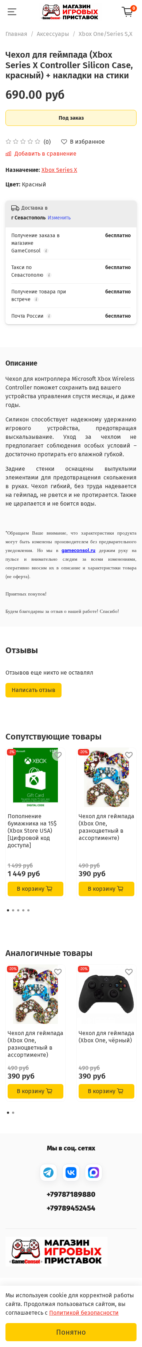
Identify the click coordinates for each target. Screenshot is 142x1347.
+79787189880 (71, 1194)
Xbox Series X (59, 169)
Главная (16, 33)
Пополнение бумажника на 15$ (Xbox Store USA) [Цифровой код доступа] (32, 831)
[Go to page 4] (23, 910)
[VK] (71, 1172)
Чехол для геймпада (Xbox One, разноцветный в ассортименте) (106, 827)
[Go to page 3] (18, 910)
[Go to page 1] (8, 910)
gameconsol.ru (78, 550)
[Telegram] (48, 1172)
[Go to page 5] (28, 910)
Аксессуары (53, 33)
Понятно (71, 1332)
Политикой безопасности (84, 1312)
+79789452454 (71, 1208)
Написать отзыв (33, 690)
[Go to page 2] (13, 910)
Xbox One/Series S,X (106, 33)
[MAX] (93, 1172)
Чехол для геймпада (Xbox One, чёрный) (106, 1037)
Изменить (59, 218)
